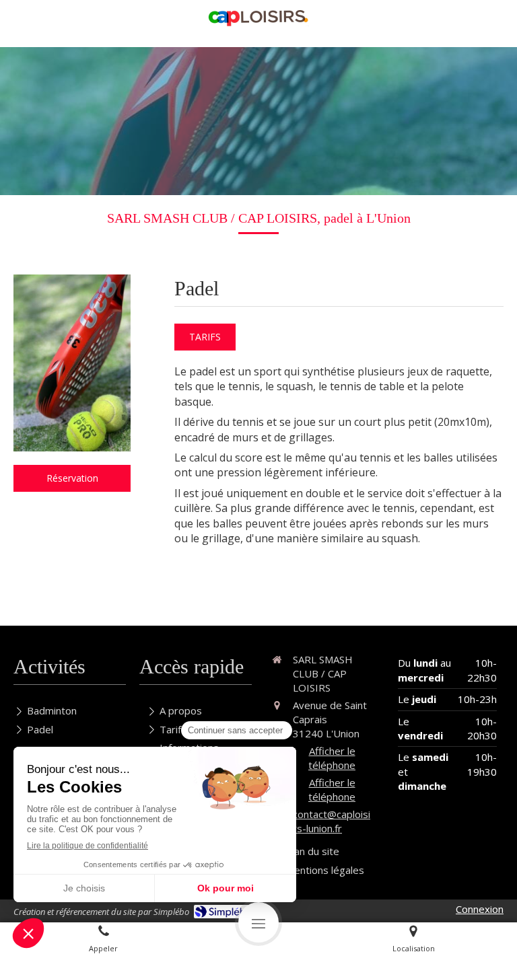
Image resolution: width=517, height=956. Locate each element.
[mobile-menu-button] (258, 922)
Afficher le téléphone (331, 758)
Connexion (480, 909)
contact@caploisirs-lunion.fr (331, 821)
